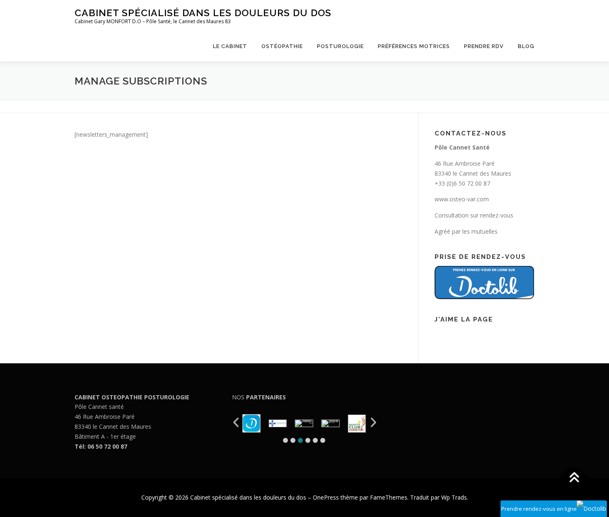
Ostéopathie (282, 46)
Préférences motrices (414, 46)
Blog (526, 46)
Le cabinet (230, 46)
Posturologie (340, 46)
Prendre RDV (484, 46)
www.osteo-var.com (462, 199)
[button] (285, 440)
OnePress (326, 497)
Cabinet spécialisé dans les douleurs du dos (203, 12)
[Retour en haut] (574, 478)
